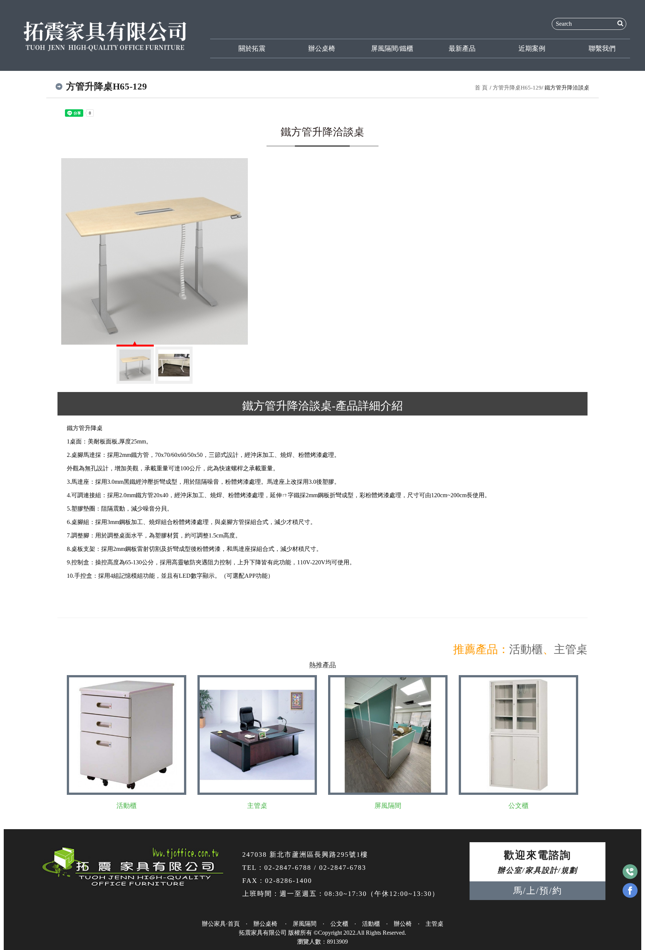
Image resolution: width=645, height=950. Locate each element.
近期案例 (531, 48)
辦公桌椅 (321, 48)
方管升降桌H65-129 (517, 88)
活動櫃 (526, 649)
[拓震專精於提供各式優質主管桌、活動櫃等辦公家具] (105, 35)
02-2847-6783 (342, 867)
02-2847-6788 (287, 867)
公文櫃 (518, 805)
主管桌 (571, 649)
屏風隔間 (387, 805)
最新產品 (462, 48)
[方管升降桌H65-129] (154, 251)
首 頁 (481, 88)
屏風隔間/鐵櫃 (392, 48)
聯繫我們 (602, 48)
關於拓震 (252, 48)
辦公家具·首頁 (221, 924)
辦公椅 (403, 924)
